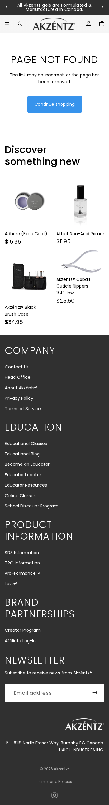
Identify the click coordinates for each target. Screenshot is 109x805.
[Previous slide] (6, 7)
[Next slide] (102, 7)
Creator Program (23, 630)
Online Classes (20, 496)
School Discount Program (31, 506)
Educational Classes (26, 444)
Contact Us (17, 367)
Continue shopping (55, 104)
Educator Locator (23, 475)
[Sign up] (95, 692)
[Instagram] (54, 795)
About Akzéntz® (21, 388)
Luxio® (11, 584)
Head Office (18, 377)
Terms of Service (23, 409)
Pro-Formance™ (22, 573)
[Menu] (7, 24)
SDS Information (22, 553)
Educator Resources (26, 485)
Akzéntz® (62, 768)
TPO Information (22, 563)
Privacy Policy (19, 398)
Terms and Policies (54, 781)
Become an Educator (27, 464)
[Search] (20, 23)
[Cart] (101, 23)
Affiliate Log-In (20, 641)
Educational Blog (22, 454)
